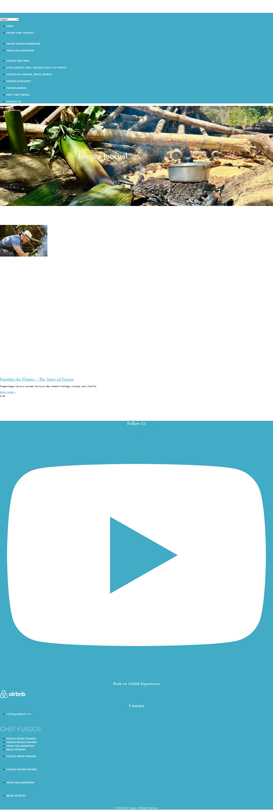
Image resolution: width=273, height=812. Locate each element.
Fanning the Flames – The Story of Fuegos (37, 379)
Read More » (8, 392)
